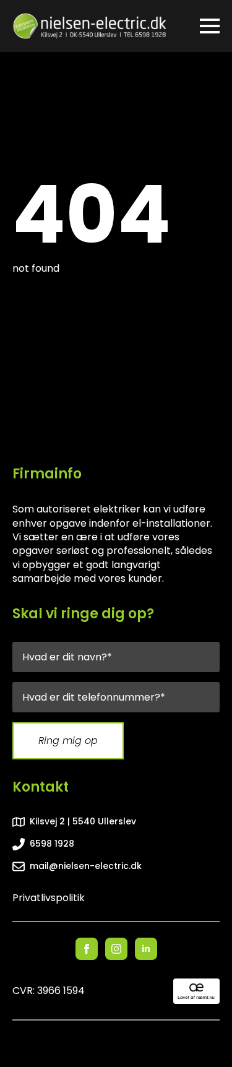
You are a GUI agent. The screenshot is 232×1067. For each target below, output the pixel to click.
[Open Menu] (210, 26)
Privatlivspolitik (48, 898)
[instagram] (116, 949)
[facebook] (86, 949)
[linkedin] (146, 949)
